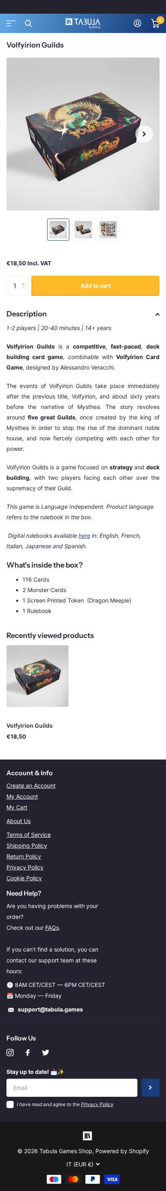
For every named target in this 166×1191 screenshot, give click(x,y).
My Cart (16, 807)
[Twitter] (45, 1052)
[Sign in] (137, 23)
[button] (144, 134)
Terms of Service (28, 834)
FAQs (52, 927)
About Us (18, 820)
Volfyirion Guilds (29, 725)
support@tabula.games (50, 1009)
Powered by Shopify (122, 1151)
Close (28, 23)
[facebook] (28, 1052)
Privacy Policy (25, 867)
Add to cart (96, 285)
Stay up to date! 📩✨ (35, 1071)
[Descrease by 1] (25, 293)
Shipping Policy (26, 845)
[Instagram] (10, 1052)
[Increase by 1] (25, 279)
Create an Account (31, 785)
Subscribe (150, 1088)
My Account (22, 796)
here (84, 535)
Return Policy (23, 856)
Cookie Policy (24, 878)
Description (26, 314)
